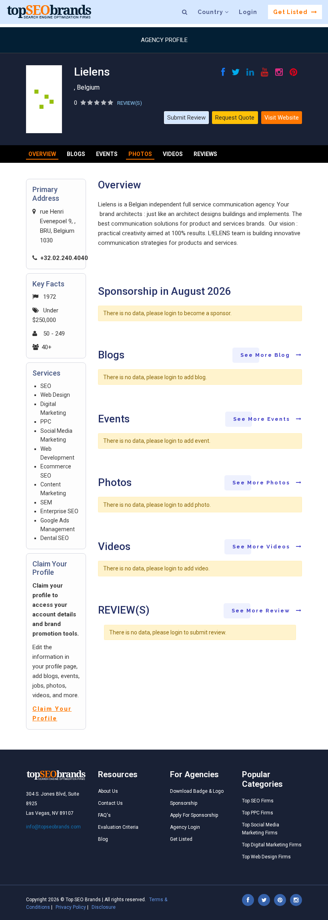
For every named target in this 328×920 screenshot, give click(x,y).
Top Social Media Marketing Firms (260, 829)
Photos (140, 154)
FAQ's (104, 815)
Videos (173, 154)
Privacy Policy (71, 907)
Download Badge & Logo (197, 791)
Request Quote (234, 117)
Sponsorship (183, 803)
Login (248, 12)
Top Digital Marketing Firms (272, 845)
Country (211, 12)
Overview (42, 154)
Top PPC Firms (257, 813)
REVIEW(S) (129, 103)
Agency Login (185, 827)
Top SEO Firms (258, 801)
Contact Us (110, 803)
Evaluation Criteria (118, 827)
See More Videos (262, 547)
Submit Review (186, 117)
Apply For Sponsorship (194, 815)
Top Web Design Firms (266, 857)
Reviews (205, 154)
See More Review (262, 611)
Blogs (76, 154)
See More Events (262, 419)
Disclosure (104, 907)
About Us (108, 791)
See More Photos (262, 483)
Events (107, 154)
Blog (103, 839)
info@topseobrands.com (53, 827)
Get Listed (291, 12)
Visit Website (281, 117)
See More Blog (266, 355)
